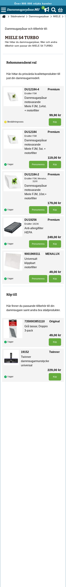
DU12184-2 (31, 174)
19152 (25, 351)
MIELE (57, 16)
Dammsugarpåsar (39, 16)
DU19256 (30, 219)
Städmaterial (18, 16)
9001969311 (32, 253)
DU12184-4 (31, 89)
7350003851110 (34, 321)
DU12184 (30, 131)
